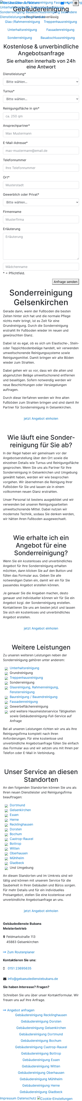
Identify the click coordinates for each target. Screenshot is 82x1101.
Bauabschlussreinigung (43, 12)
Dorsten (16, 829)
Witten (15, 848)
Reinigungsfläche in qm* (21, 108)
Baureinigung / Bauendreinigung (34, 697)
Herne (14, 819)
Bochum (16, 834)
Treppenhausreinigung (47, 7)
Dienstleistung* (14, 74)
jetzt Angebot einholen (41, 418)
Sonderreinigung (12, 12)
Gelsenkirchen (20, 810)
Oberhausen (19, 853)
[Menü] (76, 3)
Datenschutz (26, 1098)
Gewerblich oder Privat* (21, 194)
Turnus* (9, 91)
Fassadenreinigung (24, 702)
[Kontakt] (62, 3)
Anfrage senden (65, 282)
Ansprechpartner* (16, 126)
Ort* (6, 177)
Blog (29, 17)
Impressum (8, 1098)
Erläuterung (11, 229)
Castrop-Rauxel (21, 839)
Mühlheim (17, 858)
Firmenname (12, 212)
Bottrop (15, 844)
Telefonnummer (14, 160)
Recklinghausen (21, 824)
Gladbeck (17, 863)
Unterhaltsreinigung (14, 7)
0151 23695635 (19, 968)
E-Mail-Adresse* (15, 143)
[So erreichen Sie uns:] (68, 3)
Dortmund (17, 805)
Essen (14, 815)
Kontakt (39, 17)
